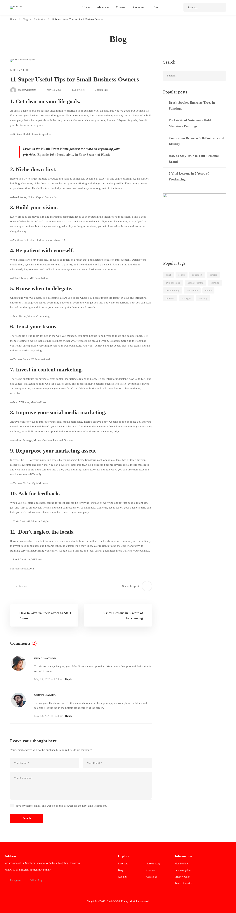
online (208, 290)
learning (215, 282)
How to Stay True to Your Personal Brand (194, 158)
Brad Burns (19, 316)
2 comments (101, 89)
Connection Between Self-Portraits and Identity (196, 141)
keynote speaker (41, 134)
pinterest (170, 298)
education (197, 274)
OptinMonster (40, 483)
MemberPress (38, 402)
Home (13, 19)
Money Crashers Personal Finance (53, 440)
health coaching (196, 282)
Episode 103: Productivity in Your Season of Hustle (73, 154)
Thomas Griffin (22, 483)
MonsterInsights (40, 521)
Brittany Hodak (22, 134)
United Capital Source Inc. (43, 197)
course (181, 274)
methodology (172, 290)
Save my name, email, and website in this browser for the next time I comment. (61, 805)
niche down (40, 183)
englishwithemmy (26, 89)
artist (168, 274)
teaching (203, 298)
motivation (21, 586)
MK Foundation (39, 278)
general (213, 274)
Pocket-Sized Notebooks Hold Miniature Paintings (190, 123)
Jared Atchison (21, 559)
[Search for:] (204, 7)
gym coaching (173, 282)
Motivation (39, 19)
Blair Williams (21, 402)
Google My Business (71, 550)
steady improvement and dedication (36, 269)
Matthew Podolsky (23, 240)
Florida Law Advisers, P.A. (51, 240)
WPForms (37, 559)
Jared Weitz (19, 197)
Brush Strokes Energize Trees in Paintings (192, 105)
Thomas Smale (21, 359)
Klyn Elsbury (20, 278)
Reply (68, 679)
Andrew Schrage (22, 440)
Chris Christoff (21, 521)
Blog (25, 19)
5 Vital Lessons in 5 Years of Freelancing (189, 176)
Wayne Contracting (38, 316)
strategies (186, 298)
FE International (40, 359)
